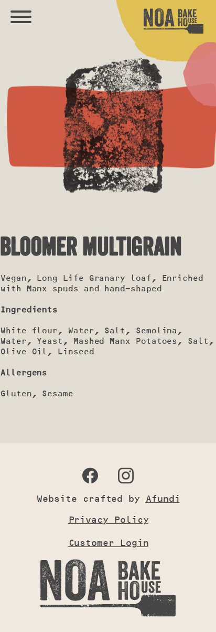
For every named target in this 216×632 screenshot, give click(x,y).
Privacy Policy (108, 519)
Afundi (162, 498)
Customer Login (108, 543)
